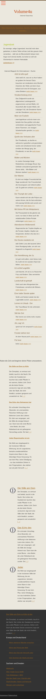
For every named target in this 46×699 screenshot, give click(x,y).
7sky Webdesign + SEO (14, 675)
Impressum (4, 695)
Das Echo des (24, 527)
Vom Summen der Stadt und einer (21, 658)
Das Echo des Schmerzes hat (20, 402)
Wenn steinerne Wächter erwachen (21, 642)
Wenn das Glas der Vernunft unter (21, 653)
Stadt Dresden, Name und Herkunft (18, 682)
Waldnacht (10, 668)
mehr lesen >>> (31, 91)
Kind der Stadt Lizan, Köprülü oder (18, 678)
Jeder (20, 567)
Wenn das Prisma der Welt (18, 648)
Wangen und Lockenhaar (15, 685)
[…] (24, 396)
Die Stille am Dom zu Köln (19, 366)
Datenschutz (12, 695)
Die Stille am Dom (26, 488)
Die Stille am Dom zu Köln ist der (19, 614)
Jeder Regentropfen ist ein (19, 438)
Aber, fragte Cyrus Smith (15, 672)
